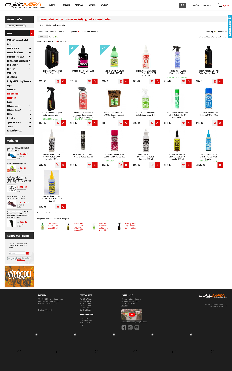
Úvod (41, 25)
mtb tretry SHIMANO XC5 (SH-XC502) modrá (19, 149)
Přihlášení (195, 5)
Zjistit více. (21, 260)
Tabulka (221, 32)
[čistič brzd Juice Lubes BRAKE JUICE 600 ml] (83, 140)
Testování (79, 5)
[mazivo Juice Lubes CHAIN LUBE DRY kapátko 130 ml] (177, 140)
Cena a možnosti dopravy (131, 299)
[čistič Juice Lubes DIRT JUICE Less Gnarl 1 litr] (145, 98)
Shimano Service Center (130, 301)
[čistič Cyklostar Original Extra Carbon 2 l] (51, 57)
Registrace (207, 5)
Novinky (124, 306)
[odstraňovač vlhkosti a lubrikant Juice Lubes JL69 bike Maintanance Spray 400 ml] (83, 98)
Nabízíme (52, 5)
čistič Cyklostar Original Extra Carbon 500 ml (130, 226)
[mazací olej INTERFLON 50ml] (95, 81)
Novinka (223, 37)
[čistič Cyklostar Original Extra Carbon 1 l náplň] (208, 57)
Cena (60, 32)
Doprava (92, 5)
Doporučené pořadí (88, 32)
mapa (82, 325)
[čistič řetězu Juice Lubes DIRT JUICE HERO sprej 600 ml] (177, 98)
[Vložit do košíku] (58, 81)
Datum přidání (71, 32)
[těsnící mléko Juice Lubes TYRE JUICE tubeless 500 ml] (146, 140)
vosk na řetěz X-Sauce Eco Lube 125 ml (53, 226)
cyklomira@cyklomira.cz (47, 303)
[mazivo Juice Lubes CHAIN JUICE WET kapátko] (208, 140)
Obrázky (210, 32)
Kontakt (104, 5)
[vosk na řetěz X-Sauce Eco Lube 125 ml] (126, 81)
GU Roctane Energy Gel (16, 163)
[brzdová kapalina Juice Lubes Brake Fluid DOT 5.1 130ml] (146, 57)
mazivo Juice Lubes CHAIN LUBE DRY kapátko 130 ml (79, 228)
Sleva (215, 37)
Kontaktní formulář (45, 310)
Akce (208, 37)
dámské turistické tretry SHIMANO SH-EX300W (16, 197)
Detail (19, 158)
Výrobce (42, 37)
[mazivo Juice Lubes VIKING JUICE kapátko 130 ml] (51, 182)
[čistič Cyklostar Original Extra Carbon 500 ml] (51, 98)
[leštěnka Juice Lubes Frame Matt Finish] (177, 57)
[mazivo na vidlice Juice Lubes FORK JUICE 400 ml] (114, 140)
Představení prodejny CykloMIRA (134, 322)
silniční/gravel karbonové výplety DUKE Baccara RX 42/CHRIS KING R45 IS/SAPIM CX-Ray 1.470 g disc (19, 180)
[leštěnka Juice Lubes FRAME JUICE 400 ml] (208, 98)
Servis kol (66, 5)
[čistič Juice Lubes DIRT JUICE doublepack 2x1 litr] (114, 98)
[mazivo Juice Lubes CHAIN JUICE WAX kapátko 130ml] (51, 140)
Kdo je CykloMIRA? (128, 303)
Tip (202, 37)
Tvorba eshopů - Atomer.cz (217, 306)
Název (51, 32)
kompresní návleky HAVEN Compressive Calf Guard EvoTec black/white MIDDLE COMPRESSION (18, 215)
